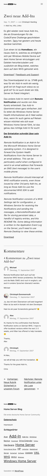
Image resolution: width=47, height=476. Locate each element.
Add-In (15, 436)
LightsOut (25, 449)
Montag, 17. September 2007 (22, 318)
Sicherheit (13, 453)
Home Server (25, 445)
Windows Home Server (20, 461)
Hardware (9, 445)
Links (19, 26)
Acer (6, 437)
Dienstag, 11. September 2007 (22, 270)
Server (6, 453)
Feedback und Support (27, 74)
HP (19, 449)
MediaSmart (34, 449)
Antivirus (33, 437)
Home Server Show (10, 449)
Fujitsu (36, 441)
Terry (15, 41)
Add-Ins (25, 437)
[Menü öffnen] (41, 3)
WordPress (19, 471)
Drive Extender (25, 441)
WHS (7, 456)
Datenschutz (10, 419)
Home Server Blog (13, 409)
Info (14, 26)
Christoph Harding (29, 22)
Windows (21, 457)
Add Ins (9, 26)
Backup (7, 441)
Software (21, 453)
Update (29, 453)
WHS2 (14, 457)
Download (9, 74)
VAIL (36, 452)
